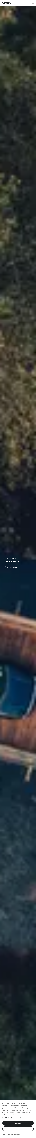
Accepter (18, 1123)
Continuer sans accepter (11, 1134)
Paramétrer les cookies (18, 1129)
